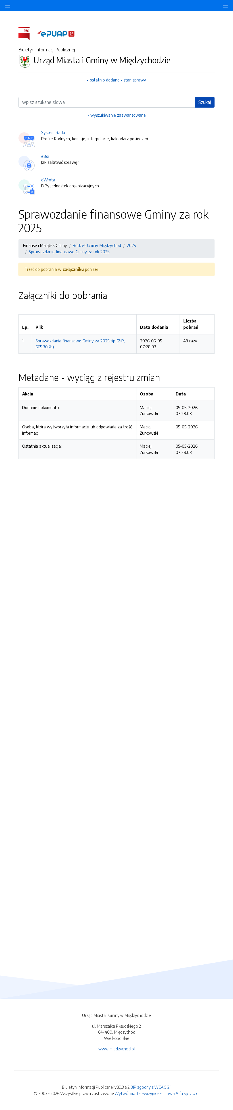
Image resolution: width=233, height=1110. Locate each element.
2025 (131, 245)
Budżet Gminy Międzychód (97, 245)
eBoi (45, 156)
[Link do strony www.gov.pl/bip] (27, 33)
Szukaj (204, 102)
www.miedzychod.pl (116, 1048)
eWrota (48, 179)
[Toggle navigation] (225, 5)
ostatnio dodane (105, 79)
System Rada (53, 132)
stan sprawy (135, 79)
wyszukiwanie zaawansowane (118, 115)
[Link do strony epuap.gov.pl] (56, 33)
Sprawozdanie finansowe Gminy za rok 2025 (69, 251)
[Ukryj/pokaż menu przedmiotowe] (8, 5)
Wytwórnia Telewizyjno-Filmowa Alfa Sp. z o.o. (157, 1093)
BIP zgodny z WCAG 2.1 (150, 1087)
